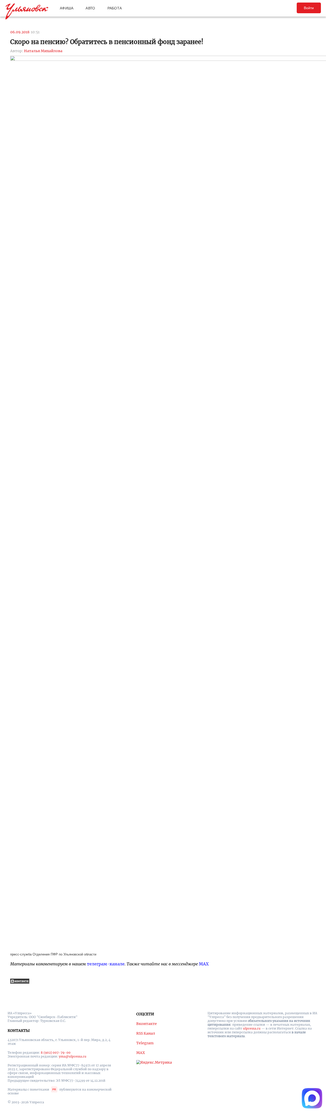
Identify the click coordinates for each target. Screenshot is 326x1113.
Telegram (145, 1043)
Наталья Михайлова (43, 51)
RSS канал (145, 1033)
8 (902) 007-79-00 (56, 1052)
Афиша (66, 8)
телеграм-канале (106, 963)
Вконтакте (146, 1023)
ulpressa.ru (252, 1028)
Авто (90, 8)
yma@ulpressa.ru (72, 1056)
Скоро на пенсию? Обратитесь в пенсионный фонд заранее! (106, 42)
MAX (204, 963)
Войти (309, 8)
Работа (114, 8)
